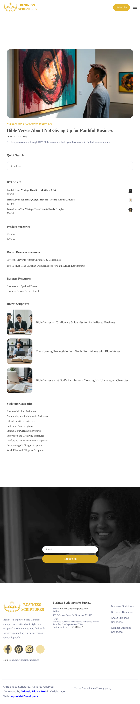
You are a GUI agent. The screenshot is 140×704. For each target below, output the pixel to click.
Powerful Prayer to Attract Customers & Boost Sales (34, 260)
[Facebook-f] (7, 649)
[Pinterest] (18, 649)
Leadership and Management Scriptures (27, 440)
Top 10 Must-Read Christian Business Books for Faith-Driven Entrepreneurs (46, 266)
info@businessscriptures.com (74, 609)
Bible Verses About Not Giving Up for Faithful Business (60, 130)
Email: (56, 609)
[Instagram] (29, 649)
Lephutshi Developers (24, 696)
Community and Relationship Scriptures (27, 416)
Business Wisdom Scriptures (21, 411)
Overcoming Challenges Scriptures (29, 124)
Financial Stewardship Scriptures (24, 431)
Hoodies (11, 234)
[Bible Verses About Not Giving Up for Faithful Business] (70, 83)
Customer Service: (61, 627)
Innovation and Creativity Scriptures (25, 436)
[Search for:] (70, 166)
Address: (57, 611)
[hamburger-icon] (135, 7)
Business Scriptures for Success (72, 602)
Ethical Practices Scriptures (21, 421)
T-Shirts (11, 239)
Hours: (56, 619)
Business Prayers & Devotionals (23, 291)
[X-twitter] (40, 649)
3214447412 (77, 627)
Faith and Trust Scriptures (20, 426)
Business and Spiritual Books (22, 286)
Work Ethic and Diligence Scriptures (25, 450)
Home (6, 660)
